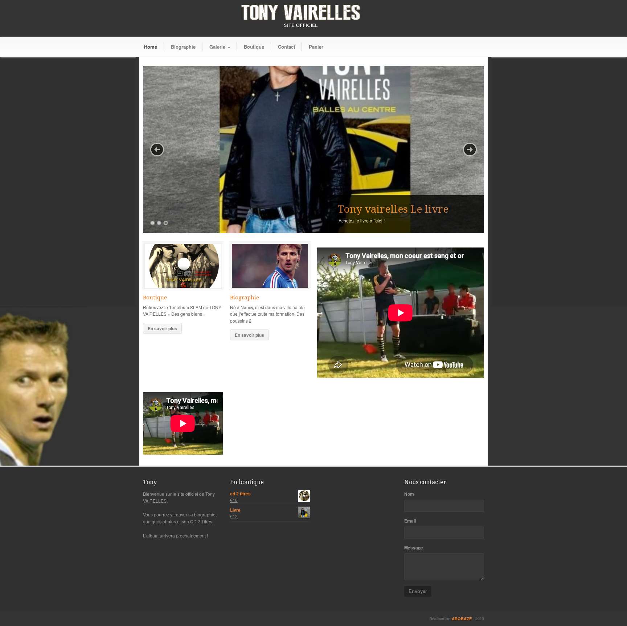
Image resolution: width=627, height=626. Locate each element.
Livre (235, 510)
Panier (316, 46)
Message (413, 547)
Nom (409, 494)
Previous (157, 149)
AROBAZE (462, 618)
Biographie (183, 46)
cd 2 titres (240, 493)
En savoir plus (162, 328)
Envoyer (418, 591)
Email (410, 520)
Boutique (254, 46)
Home (150, 46)
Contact (286, 46)
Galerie (219, 46)
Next (470, 149)
